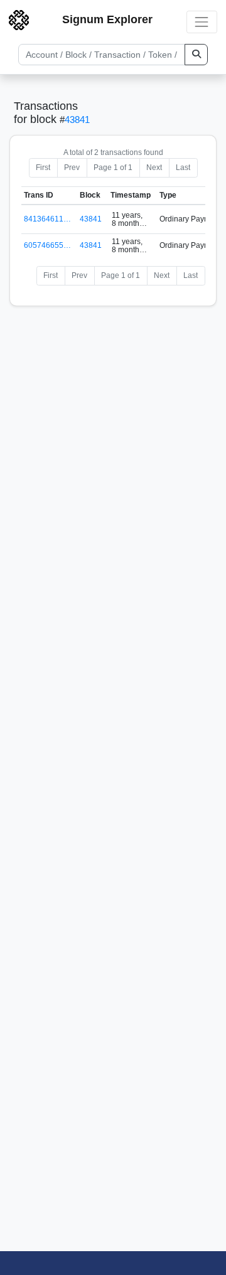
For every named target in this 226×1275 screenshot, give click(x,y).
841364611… (47, 219)
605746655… (47, 245)
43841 (77, 119)
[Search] (196, 54)
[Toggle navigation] (201, 22)
